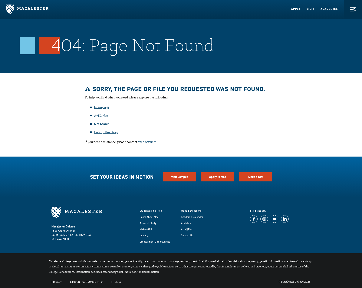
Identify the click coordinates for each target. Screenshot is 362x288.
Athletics (186, 223)
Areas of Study (148, 223)
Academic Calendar (192, 216)
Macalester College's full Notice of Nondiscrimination (127, 272)
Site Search (101, 124)
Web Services (147, 142)
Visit (310, 8)
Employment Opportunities (155, 241)
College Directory (106, 132)
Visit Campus (179, 177)
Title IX (116, 281)
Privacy (56, 281)
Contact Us (187, 235)
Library (144, 235)
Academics (329, 8)
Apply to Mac (217, 177)
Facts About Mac (149, 216)
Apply (296, 8)
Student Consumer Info (86, 281)
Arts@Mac (187, 229)
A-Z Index (101, 115)
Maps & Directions (191, 210)
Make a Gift (255, 177)
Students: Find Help (151, 210)
